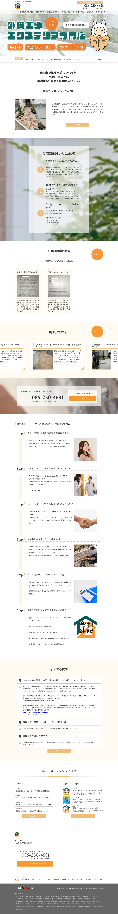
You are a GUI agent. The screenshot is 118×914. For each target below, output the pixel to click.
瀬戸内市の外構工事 (52, 901)
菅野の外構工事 (48, 898)
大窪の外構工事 (29, 898)
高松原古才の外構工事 (40, 906)
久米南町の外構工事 (74, 901)
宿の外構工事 (46, 896)
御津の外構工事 (19, 909)
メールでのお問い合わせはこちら (37, 864)
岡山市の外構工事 (95, 901)
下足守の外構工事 (83, 896)
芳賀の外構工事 (38, 898)
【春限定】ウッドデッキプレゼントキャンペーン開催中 (33, 803)
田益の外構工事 (70, 906)
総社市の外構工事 (41, 901)
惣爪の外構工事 (55, 896)
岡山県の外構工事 (85, 901)
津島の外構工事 (89, 906)
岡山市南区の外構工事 (59, 903)
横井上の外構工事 (68, 898)
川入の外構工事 (74, 896)
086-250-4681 (93, 5)
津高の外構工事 (79, 906)
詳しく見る (77, 124)
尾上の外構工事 (19, 898)
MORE (99, 59)
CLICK (83, 399)
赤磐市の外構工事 (20, 901)
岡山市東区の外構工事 (46, 903)
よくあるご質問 (78, 12)
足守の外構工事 (29, 906)
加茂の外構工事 (64, 896)
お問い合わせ (101, 12)
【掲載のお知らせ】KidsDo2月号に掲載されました (31, 810)
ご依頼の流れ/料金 (27, 12)
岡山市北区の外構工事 (21, 903)
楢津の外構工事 (51, 906)
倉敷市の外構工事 (30, 901)
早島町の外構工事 (63, 901)
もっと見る (58, 750)
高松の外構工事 (19, 906)
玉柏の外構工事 (19, 896)
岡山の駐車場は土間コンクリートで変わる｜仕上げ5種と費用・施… (58, 59)
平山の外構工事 (94, 896)
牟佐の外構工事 (29, 896)
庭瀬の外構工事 (78, 898)
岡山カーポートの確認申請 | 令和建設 (35, 712)
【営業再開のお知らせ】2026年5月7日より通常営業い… (33, 790)
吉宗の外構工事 (98, 906)
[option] (64, 59)
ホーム (14, 12)
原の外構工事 (37, 896)
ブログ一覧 (66, 12)
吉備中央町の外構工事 (89, 898)
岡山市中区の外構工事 (33, 903)
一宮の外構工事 (60, 906)
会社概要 (90, 12)
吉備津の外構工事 (90, 903)
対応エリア (40, 12)
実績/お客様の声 (53, 12)
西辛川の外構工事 (80, 903)
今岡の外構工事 (70, 903)
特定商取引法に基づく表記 (75, 888)
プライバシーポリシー (62, 888)
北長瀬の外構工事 (57, 898)
